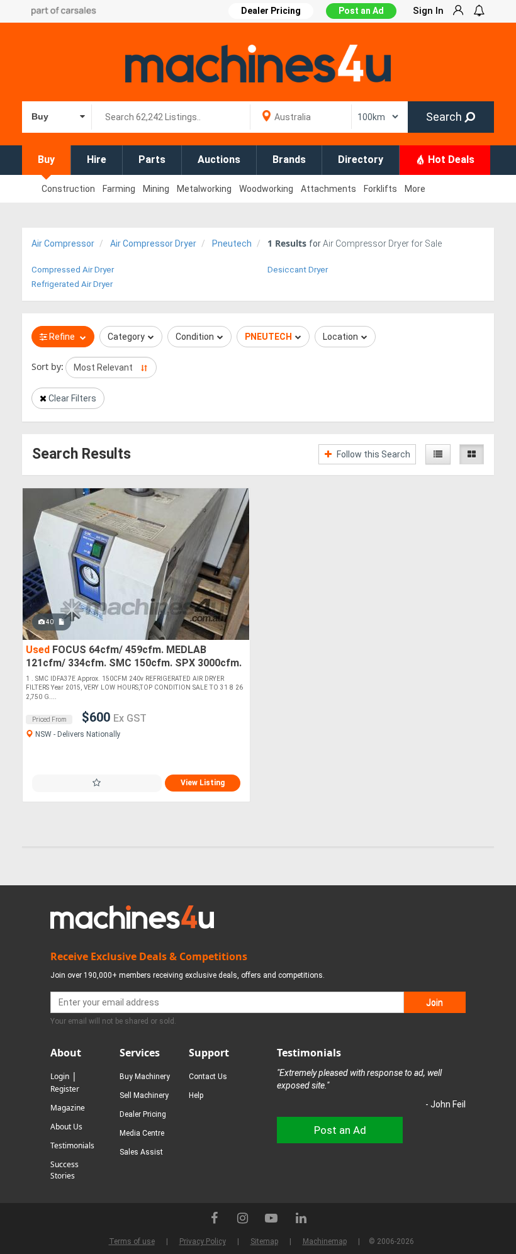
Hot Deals (449, 159)
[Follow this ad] (97, 783)
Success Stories (64, 1170)
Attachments (328, 189)
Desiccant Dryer (297, 269)
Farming (119, 189)
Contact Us (208, 1076)
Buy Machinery (145, 1076)
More (415, 189)
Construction (68, 189)
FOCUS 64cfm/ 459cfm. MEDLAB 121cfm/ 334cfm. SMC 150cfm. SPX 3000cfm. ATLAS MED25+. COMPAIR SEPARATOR (134, 657)
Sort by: (47, 366)
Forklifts (380, 189)
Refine (62, 337)
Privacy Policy (202, 1241)
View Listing (203, 782)
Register (64, 1088)
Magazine (67, 1107)
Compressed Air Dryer (72, 269)
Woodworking (266, 189)
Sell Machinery (144, 1095)
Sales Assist (141, 1152)
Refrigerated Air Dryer (72, 284)
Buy (46, 159)
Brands (289, 159)
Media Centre (142, 1133)
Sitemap (264, 1241)
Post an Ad (361, 11)
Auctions (219, 159)
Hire (96, 159)
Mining (156, 189)
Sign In (428, 10)
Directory (360, 159)
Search (445, 116)
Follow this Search (372, 454)
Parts (151, 159)
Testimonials (72, 1145)
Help (196, 1095)
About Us (66, 1126)
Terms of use (132, 1241)
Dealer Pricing (143, 1114)
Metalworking (204, 189)
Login (59, 1076)
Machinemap (325, 1241)
